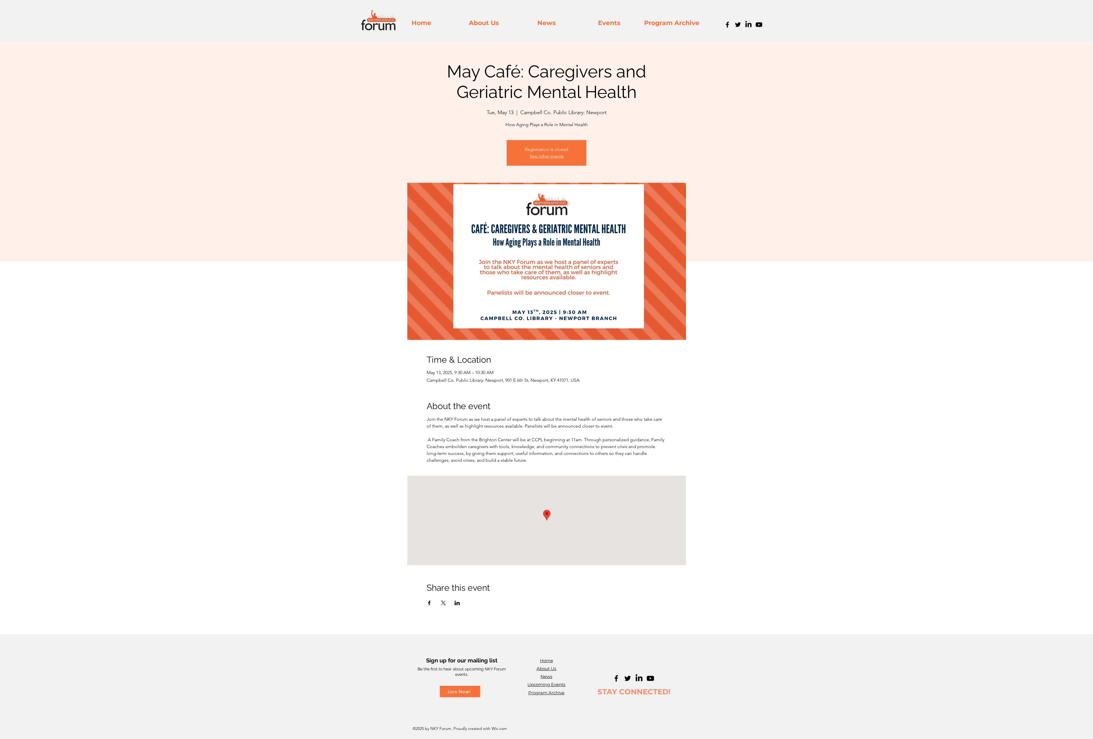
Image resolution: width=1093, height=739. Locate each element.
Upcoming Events (546, 684)
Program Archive (546, 692)
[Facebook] (727, 24)
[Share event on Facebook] (429, 603)
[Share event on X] (443, 603)
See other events (547, 156)
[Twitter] (738, 24)
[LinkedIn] (748, 24)
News (546, 676)
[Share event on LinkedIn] (457, 603)
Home (546, 660)
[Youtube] (759, 24)
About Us (546, 668)
